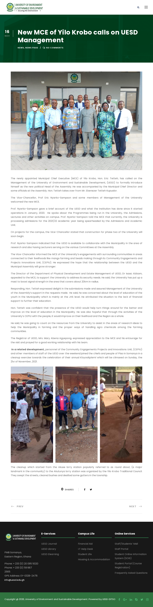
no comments (55, 47)
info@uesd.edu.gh (14, 579)
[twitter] (141, 600)
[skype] (136, 600)
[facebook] (119, 600)
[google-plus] (125, 600)
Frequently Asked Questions (131, 573)
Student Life (85, 554)
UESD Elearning (50, 554)
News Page (31, 47)
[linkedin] (131, 600)
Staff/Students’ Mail (126, 543)
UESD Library (48, 549)
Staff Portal (121, 549)
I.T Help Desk (85, 549)
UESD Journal (49, 543)
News (21, 47)
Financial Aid (85, 543)
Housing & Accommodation (94, 559)
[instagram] (147, 600)
